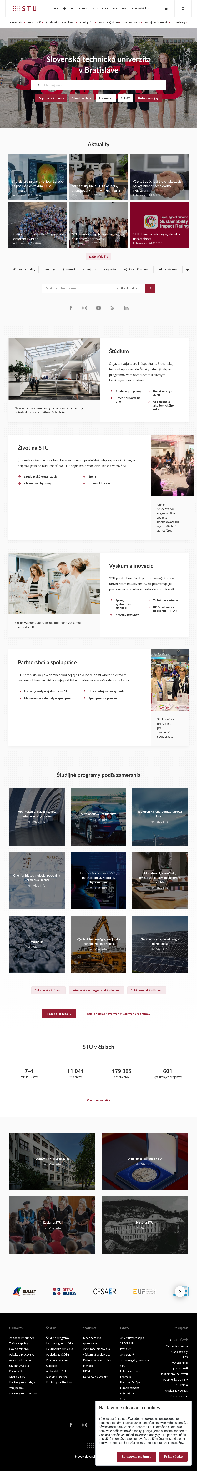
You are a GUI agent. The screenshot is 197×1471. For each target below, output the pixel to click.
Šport (92, 476)
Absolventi (68, 22)
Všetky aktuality (24, 269)
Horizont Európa (130, 1382)
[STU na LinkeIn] (126, 308)
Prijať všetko (173, 1456)
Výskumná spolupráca (96, 1354)
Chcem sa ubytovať (37, 483)
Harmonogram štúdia (59, 1343)
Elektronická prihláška (59, 1349)
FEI (72, 8)
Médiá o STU (17, 1376)
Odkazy (180, 22)
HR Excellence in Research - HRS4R (165, 609)
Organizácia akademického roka (163, 405)
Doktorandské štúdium (147, 990)
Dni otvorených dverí (163, 393)
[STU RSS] (112, 308)
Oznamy (49, 269)
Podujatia (89, 269)
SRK (122, 1399)
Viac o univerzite (98, 1100)
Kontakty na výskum (95, 1376)
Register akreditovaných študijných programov (117, 1014)
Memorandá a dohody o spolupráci (48, 698)
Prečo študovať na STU (128, 400)
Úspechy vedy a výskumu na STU (46, 691)
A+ (176, 1339)
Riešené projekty (127, 614)
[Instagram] (84, 308)
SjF (64, 8)
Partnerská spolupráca (97, 1360)
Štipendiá (52, 1365)
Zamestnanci (131, 22)
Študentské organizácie (41, 476)
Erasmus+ (106, 98)
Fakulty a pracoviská (21, 1354)
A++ (184, 1339)
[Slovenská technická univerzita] (24, 8)
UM (124, 8)
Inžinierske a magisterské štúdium (96, 990)
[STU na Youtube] (98, 308)
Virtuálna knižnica (165, 600)
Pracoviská (139, 8)
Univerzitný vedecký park (106, 691)
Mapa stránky (179, 1352)
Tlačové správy (18, 1343)
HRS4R (87, 1371)
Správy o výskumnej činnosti (123, 603)
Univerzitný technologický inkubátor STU (135, 1360)
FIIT (115, 8)
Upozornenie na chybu (174, 1374)
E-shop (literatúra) (57, 1376)
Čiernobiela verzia (177, 1346)
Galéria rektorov (19, 1349)
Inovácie (88, 1365)
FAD (95, 8)
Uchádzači (34, 22)
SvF (55, 8)
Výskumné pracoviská (96, 1349)
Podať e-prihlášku (59, 1014)
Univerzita (16, 22)
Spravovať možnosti (136, 1456)
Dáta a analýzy (148, 98)
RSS (185, 1357)
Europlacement (129, 1388)
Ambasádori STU (56, 1371)
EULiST (125, 98)
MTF (105, 8)
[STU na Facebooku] (70, 308)
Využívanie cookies (176, 1390)
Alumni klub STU (100, 483)
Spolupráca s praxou (103, 698)
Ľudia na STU (17, 1371)
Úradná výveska (19, 1365)
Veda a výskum (109, 22)
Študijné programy (128, 391)
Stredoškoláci (81, 98)
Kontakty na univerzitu (23, 1393)
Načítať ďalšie (98, 256)
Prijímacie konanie (51, 98)
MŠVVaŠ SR (127, 1393)
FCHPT (83, 8)
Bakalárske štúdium (48, 990)
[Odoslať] (150, 288)
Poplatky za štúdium (58, 1354)
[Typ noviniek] (129, 288)
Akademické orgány (21, 1360)
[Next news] (180, 1291)
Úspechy (110, 269)
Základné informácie (22, 1338)
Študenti (51, 22)
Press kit (125, 1349)
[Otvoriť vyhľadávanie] (183, 8)
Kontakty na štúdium (59, 1382)
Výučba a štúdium (136, 269)
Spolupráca (87, 22)
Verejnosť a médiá (156, 22)
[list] (98, 269)
